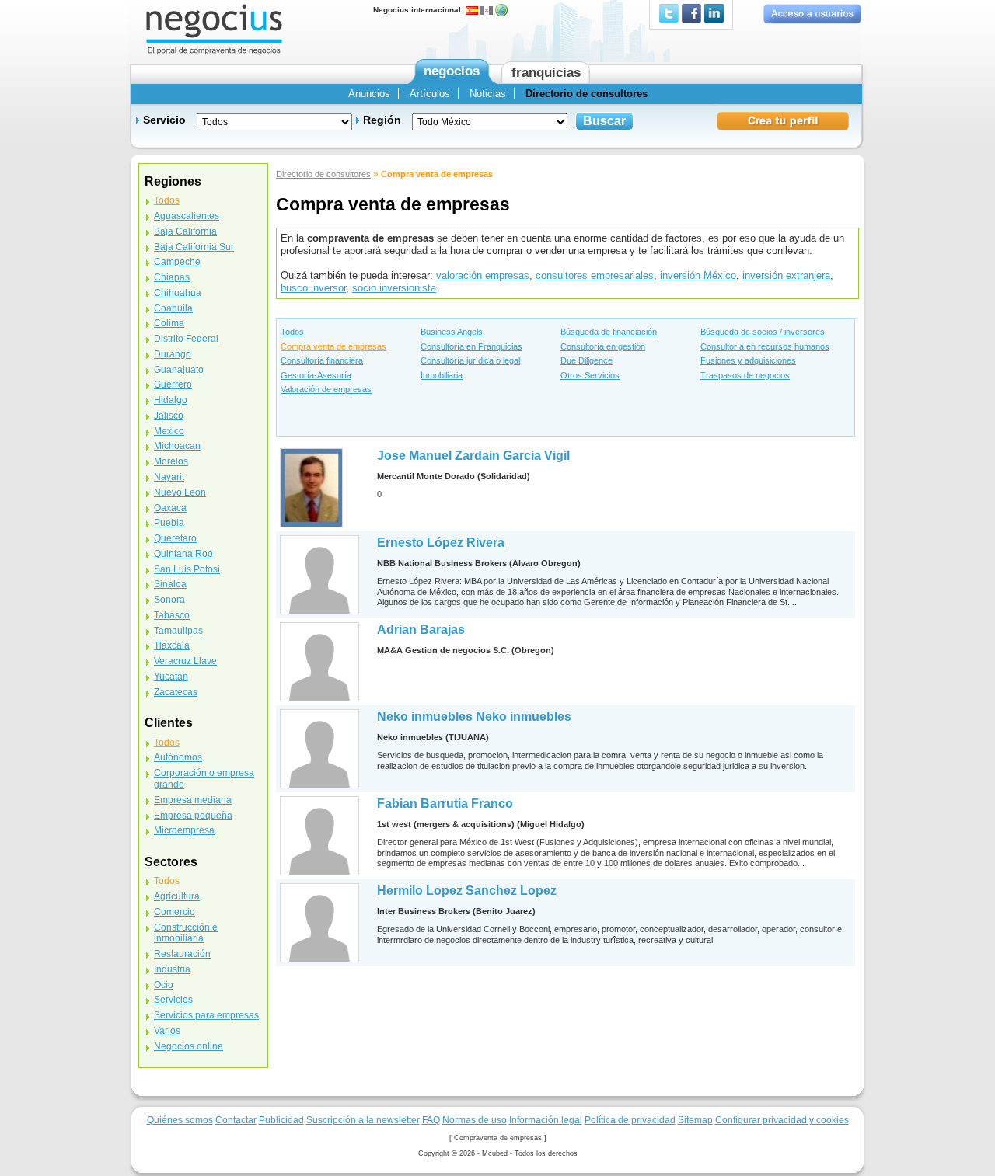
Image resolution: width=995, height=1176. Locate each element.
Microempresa (184, 830)
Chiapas (172, 277)
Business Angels (452, 331)
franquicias (546, 72)
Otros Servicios (590, 375)
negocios (452, 71)
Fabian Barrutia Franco (445, 803)
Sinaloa (170, 584)
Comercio (174, 911)
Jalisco (168, 415)
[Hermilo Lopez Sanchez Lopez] (319, 922)
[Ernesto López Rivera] (319, 574)
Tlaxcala (172, 645)
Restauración (182, 953)
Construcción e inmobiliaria (186, 933)
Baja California (185, 231)
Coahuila (173, 308)
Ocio (163, 984)
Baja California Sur (194, 247)
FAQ (431, 1120)
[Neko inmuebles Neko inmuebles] (319, 748)
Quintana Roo (183, 553)
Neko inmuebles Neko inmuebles (474, 716)
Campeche (177, 261)
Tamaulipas (178, 630)
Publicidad (281, 1120)
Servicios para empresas (206, 1015)
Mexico (169, 431)
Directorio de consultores (323, 174)
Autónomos (178, 757)
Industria (172, 969)
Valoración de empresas (326, 389)
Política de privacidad (630, 1120)
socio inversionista (394, 288)
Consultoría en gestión (602, 346)
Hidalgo (170, 400)
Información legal (545, 1120)
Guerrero (173, 384)
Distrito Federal (186, 338)
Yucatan (171, 676)
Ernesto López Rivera (440, 542)
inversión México (698, 275)
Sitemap (695, 1120)
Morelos (171, 461)
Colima (169, 323)
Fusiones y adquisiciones (748, 360)
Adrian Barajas (421, 629)
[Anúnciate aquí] (783, 120)
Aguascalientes (186, 215)
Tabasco (172, 615)
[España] (472, 9)
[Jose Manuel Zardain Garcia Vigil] (311, 487)
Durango (172, 354)
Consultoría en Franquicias (471, 346)
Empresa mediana (193, 800)
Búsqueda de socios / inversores (762, 331)
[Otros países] (501, 9)
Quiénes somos (180, 1120)
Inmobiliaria (442, 375)
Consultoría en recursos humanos (764, 346)
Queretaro (175, 538)
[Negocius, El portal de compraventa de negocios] (214, 28)
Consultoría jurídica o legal (470, 360)
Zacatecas (175, 692)
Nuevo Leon (180, 492)
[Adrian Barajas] (319, 661)
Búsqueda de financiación (608, 331)
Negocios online (188, 1046)
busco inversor (313, 288)
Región (382, 119)
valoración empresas (482, 275)
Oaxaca (170, 508)
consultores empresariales (595, 275)
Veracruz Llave (185, 661)
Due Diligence (586, 360)
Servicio (164, 119)
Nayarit (169, 476)
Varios (167, 1030)
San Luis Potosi (187, 569)
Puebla (169, 522)
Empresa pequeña (193, 815)
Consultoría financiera (322, 360)
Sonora (169, 599)
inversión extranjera (786, 275)
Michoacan (177, 445)
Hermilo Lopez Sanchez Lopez (467, 890)
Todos (292, 331)
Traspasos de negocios (745, 375)
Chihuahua (177, 292)
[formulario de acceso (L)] (812, 13)
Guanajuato (179, 369)
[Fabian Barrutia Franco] (319, 835)
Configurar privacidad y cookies (782, 1120)
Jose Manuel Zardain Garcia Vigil (473, 455)
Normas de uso (474, 1120)
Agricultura (177, 896)
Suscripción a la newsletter (363, 1120)
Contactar (236, 1120)
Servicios (173, 999)
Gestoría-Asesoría (316, 375)
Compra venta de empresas (333, 346)
